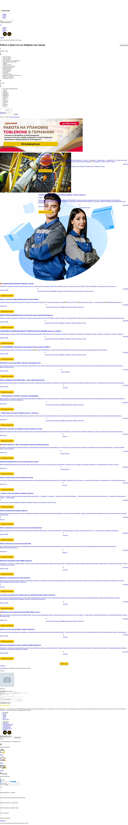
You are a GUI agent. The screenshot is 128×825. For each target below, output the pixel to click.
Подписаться (17, 737)
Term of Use (6, 723)
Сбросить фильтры (15, 117)
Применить (3, 113)
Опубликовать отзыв (5, 702)
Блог (4, 18)
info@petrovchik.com (8, 724)
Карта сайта (6, 719)
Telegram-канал (7, 727)
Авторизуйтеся (4, 668)
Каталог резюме (123, 45)
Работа (4, 14)
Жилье (4, 15)
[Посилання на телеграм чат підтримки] (5, 34)
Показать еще (64, 663)
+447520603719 (7, 726)
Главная (2, 37)
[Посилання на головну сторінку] (5, 706)
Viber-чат (5, 730)
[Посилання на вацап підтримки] (9, 34)
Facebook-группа (7, 728)
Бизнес (4, 16)
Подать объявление (5, 22)
